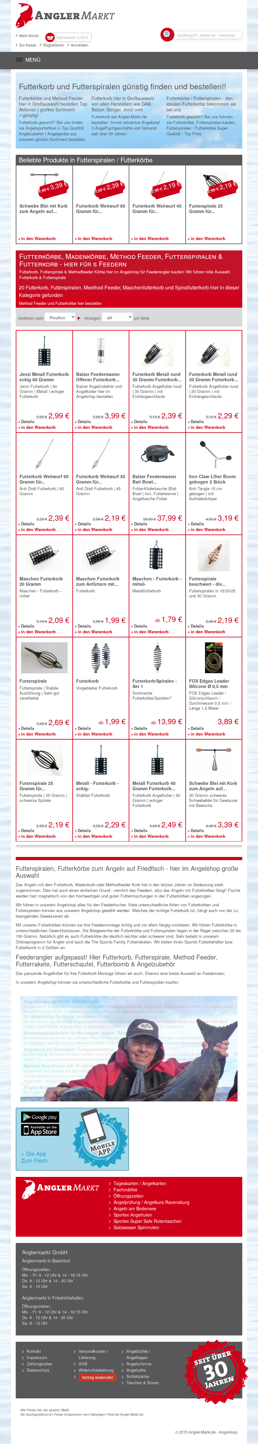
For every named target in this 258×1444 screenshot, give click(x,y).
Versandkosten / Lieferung (93, 1354)
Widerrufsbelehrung (96, 1370)
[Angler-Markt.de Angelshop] (129, 15)
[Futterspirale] (44, 658)
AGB (83, 1364)
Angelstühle (189, 1021)
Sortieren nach (30, 318)
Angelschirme (71, 1026)
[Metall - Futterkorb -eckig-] (101, 760)
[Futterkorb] (101, 658)
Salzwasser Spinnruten (136, 1227)
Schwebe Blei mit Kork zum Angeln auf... (44, 208)
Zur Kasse (27, 45)
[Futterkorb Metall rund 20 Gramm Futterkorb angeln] (214, 351)
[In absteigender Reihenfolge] (78, 318)
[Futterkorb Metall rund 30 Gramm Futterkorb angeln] (157, 351)
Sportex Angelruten (133, 1215)
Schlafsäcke (166, 1021)
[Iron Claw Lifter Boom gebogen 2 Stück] (214, 453)
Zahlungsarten (40, 1364)
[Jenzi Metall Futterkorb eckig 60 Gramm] (44, 351)
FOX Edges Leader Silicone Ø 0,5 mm (209, 683)
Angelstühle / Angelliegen (138, 1354)
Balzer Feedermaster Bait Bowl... (154, 479)
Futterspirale (33, 681)
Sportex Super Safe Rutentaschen (148, 1221)
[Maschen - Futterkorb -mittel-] (157, 555)
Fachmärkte (125, 1189)
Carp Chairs (47, 1026)
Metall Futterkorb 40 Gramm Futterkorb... (154, 786)
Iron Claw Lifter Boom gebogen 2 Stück (212, 479)
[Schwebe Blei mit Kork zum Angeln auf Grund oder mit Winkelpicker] (44, 184)
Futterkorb (87, 681)
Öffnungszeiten (128, 1196)
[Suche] (167, 35)
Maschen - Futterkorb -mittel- (157, 581)
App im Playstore (40, 1117)
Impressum (37, 1357)
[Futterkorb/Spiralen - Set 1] (157, 658)
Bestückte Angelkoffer (152, 1059)
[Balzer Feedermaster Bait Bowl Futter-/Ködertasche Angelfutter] (157, 453)
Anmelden (79, 45)
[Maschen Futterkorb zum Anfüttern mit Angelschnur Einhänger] (101, 555)
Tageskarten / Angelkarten (140, 1183)
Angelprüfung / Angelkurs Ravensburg (151, 1202)
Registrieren (53, 45)
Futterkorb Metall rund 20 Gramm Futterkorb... (213, 377)
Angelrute (134, 1006)
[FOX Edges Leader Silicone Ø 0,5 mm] (214, 658)
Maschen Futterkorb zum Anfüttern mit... (98, 581)
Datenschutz (38, 1370)
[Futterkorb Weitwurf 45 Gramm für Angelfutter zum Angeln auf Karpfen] (157, 184)
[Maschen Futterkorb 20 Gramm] (44, 555)
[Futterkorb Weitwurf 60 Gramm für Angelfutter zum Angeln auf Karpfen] (101, 184)
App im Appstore (40, 1130)
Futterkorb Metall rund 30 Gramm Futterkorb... (157, 377)
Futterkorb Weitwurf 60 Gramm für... (100, 208)
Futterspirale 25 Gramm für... (206, 208)
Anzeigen (92, 318)
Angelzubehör (221, 1006)
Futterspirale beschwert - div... (207, 581)
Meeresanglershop (197, 1042)
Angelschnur (175, 1006)
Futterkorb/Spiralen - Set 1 (154, 683)
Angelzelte (96, 1026)
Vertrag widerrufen (97, 1377)
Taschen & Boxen (142, 1382)
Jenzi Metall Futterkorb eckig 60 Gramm (44, 377)
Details (27, 421)
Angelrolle (153, 1006)
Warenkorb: (72, 37)
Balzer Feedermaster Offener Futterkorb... (98, 377)
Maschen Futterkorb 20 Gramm (41, 581)
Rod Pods (209, 1021)
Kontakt (34, 1351)
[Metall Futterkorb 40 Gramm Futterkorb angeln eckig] (157, 760)
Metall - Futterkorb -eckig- (97, 786)
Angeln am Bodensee (135, 1208)
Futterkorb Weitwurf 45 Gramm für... (157, 208)
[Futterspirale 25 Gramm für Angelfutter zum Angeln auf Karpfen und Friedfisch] (214, 184)
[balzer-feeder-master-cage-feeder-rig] (101, 351)
